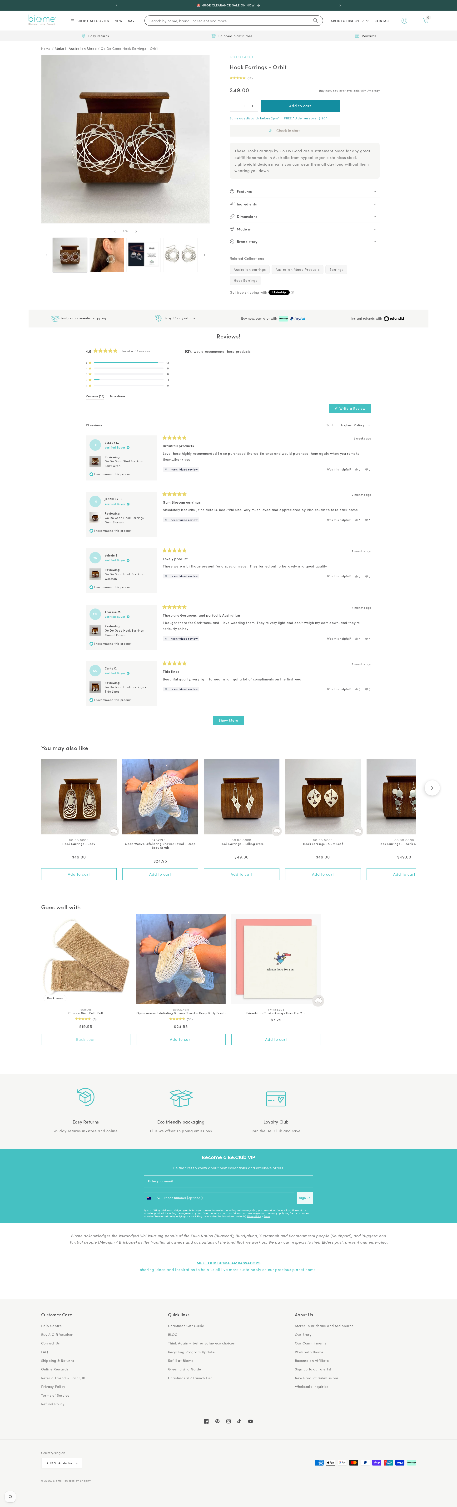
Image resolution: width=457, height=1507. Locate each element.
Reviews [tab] (95, 396)
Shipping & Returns (57, 1360)
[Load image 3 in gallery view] (143, 255)
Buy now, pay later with (259, 318)
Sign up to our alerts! (313, 1369)
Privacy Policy (254, 1216)
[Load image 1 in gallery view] (70, 255)
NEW (118, 20)
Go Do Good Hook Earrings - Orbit (130, 48)
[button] (89, 20)
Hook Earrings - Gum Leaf (323, 844)
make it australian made (76, 48)
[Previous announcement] (117, 5)
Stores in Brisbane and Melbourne (324, 1325)
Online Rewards (55, 1369)
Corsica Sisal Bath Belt (85, 1013)
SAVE (132, 20)
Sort (330, 425)
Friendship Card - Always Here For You (276, 1013)
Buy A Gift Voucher (57, 1334)
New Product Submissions (317, 1377)
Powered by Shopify (77, 1480)
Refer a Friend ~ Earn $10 (63, 1377)
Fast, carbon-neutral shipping (83, 318)
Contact (383, 20)
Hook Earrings (245, 280)
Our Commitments (310, 1343)
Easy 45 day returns (179, 318)
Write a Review (354, 409)
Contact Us (50, 1343)
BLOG (173, 1334)
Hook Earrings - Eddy (78, 844)
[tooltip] (181, 469)
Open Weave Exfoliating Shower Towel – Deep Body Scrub (160, 846)
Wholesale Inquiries (311, 1386)
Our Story (303, 1334)
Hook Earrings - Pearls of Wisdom (404, 844)
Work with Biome (309, 1351)
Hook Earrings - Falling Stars (241, 844)
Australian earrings (250, 269)
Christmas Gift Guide (186, 1325)
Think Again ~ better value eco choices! (202, 1343)
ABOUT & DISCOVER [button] (347, 20)
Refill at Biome (181, 1360)
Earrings (336, 269)
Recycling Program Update (191, 1351)
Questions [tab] (117, 396)
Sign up (305, 1198)
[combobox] (152, 1198)
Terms (267, 1216)
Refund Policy (53, 1403)
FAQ (44, 1351)
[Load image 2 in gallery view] (106, 255)
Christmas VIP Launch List (190, 1377)
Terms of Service (55, 1395)
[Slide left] (114, 231)
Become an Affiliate (312, 1360)
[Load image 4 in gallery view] (180, 255)
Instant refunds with (367, 318)
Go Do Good (241, 57)
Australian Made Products (297, 269)
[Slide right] (136, 231)
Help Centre (51, 1325)
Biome (57, 1480)
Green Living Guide (184, 1369)
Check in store (288, 130)
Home (46, 48)
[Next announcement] (340, 5)
